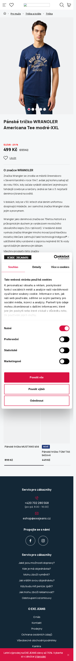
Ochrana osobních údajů (36, 634)
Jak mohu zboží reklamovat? (36, 592)
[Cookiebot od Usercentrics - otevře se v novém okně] (53, 257)
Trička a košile (33, 13)
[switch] (64, 339)
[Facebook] (30, 541)
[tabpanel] (38, 65)
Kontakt (37, 623)
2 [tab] (32, 109)
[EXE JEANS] (37, 5)
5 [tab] (44, 109)
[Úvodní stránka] (5, 13)
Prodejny (36, 628)
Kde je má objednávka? (36, 569)
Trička (49, 13)
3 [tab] (36, 109)
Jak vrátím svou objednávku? (37, 580)
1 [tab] (29, 109)
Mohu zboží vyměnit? (37, 574)
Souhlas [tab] (13, 266)
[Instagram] (43, 541)
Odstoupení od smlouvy (36, 598)
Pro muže (16, 13)
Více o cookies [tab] (60, 266)
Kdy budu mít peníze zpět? (37, 586)
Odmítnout (36, 400)
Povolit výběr (36, 389)
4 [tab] (40, 109)
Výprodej (40, 656)
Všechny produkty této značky (21, 251)
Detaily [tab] (36, 266)
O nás (36, 617)
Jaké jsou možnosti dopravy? (37, 563)
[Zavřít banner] (68, 654)
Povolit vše (36, 377)
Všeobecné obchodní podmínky (36, 640)
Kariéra (36, 646)
